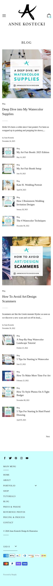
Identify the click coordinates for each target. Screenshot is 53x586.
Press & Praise (12, 507)
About (7, 480)
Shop (6, 491)
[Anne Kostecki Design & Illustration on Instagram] (21, 458)
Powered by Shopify (10, 575)
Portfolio (9, 486)
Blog (3, 104)
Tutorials (9, 496)
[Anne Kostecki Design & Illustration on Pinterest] (15, 458)
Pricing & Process (14, 517)
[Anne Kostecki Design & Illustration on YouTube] (27, 458)
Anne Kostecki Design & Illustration (24, 531)
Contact (8, 523)
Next (48, 437)
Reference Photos (14, 512)
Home (6, 475)
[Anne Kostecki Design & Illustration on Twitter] (10, 458)
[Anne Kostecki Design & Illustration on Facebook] (4, 458)
